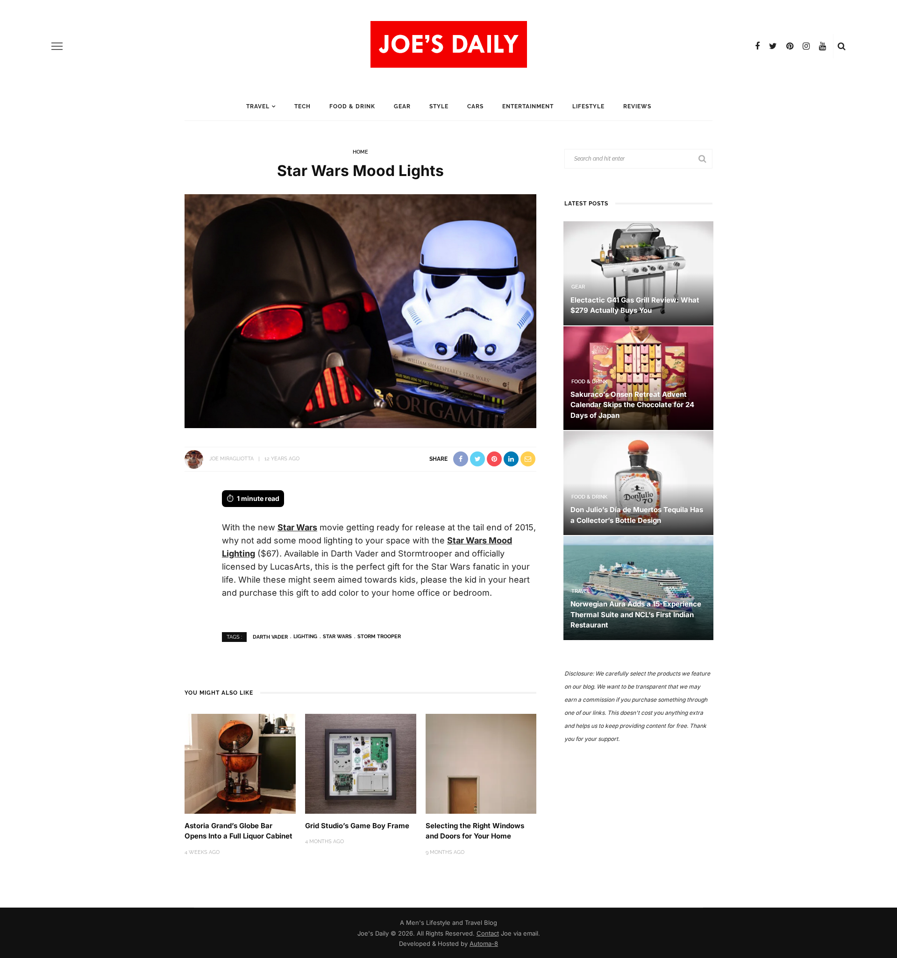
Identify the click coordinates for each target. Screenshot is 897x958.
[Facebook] (757, 46)
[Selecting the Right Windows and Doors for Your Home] (481, 763)
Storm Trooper (379, 637)
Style (438, 106)
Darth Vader (270, 637)
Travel (258, 106)
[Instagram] (806, 46)
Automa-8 (484, 943)
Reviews (637, 106)
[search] (841, 46)
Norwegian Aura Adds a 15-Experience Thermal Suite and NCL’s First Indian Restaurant (635, 614)
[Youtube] (822, 46)
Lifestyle (588, 106)
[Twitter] (773, 46)
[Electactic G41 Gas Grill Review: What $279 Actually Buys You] (638, 272)
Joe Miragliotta (231, 459)
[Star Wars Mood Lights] (360, 310)
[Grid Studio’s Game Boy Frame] (360, 763)
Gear (402, 106)
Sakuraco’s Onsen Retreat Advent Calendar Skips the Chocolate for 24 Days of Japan (632, 405)
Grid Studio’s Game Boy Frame (357, 825)
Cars (475, 106)
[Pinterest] (790, 46)
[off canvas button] (57, 46)
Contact (488, 933)
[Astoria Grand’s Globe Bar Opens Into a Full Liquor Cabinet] (240, 763)
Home (360, 152)
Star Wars (297, 527)
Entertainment (528, 106)
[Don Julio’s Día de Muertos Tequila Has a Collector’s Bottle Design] (638, 482)
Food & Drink (352, 106)
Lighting (305, 637)
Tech (302, 106)
